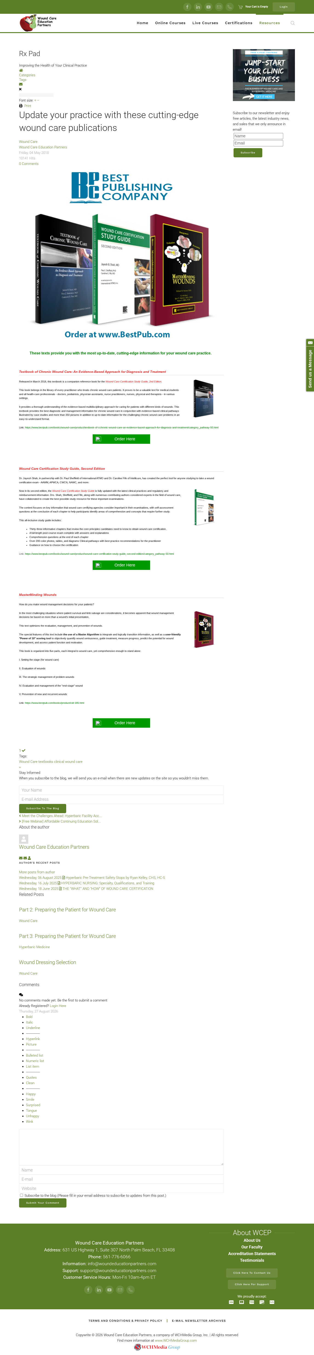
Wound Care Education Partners (43, 147)
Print (27, 106)
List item (32, 1066)
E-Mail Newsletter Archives (199, 1320)
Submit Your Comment (42, 1202)
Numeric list (35, 1061)
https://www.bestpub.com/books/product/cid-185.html (54, 703)
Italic (29, 1022)
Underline (33, 1028)
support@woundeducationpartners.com (118, 1270)
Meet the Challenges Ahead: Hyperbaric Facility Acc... (61, 816)
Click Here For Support (252, 1284)
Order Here (124, 439)
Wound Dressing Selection (47, 962)
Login (284, 6)
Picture (31, 1044)
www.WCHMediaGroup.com (176, 1340)
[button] (292, 23)
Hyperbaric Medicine (34, 947)
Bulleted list (34, 1055)
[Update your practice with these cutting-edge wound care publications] (121, 256)
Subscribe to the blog (42, 808)
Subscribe (248, 152)
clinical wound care (68, 762)
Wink (29, 1122)
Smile (30, 1100)
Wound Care (28, 142)
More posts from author (37, 872)
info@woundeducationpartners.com (122, 1263)
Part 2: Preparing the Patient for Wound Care (67, 910)
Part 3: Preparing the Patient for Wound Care (67, 936)
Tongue (31, 1111)
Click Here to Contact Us (252, 1272)
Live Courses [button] (205, 23)
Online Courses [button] (170, 23)
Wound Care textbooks (36, 762)
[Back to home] (38, 23)
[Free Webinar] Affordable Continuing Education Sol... (61, 821)
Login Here (58, 1006)
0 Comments (29, 164)
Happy (31, 1094)
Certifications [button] (238, 23)
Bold (29, 1017)
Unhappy (32, 1116)
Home (142, 23)
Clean (30, 1083)
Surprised (33, 1105)
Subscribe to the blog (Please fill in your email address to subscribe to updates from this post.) (95, 1196)
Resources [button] (269, 23)
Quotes (31, 1077)
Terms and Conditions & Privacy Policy (125, 1320)
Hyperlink (33, 1039)
